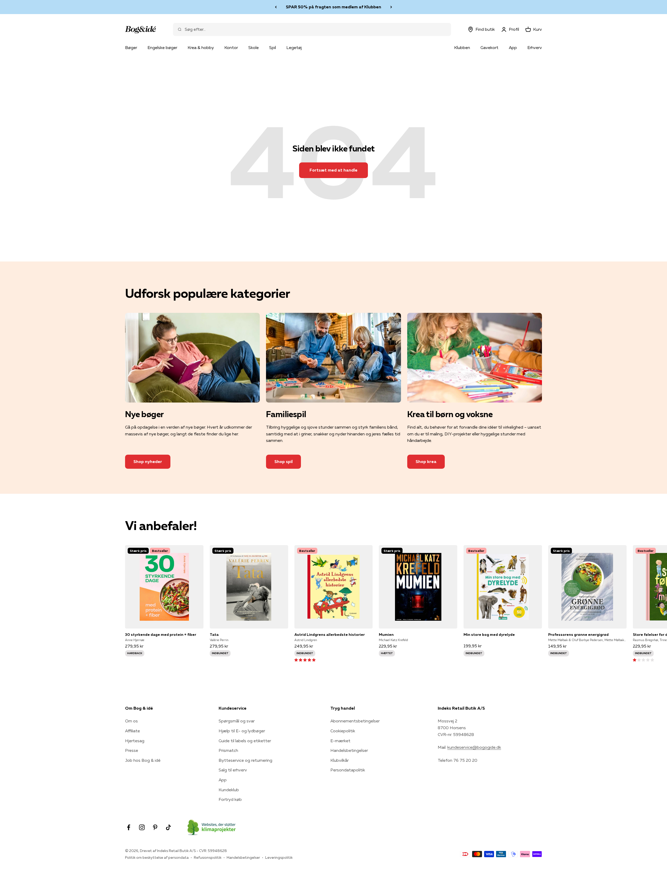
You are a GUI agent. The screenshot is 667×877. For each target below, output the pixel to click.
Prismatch (228, 750)
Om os (131, 720)
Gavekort (489, 47)
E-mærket (340, 740)
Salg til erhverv (233, 769)
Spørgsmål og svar (237, 720)
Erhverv (534, 47)
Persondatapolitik (347, 769)
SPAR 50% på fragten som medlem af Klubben (333, 6)
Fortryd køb (230, 799)
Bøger (131, 47)
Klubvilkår (339, 760)
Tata (214, 634)
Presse (131, 750)
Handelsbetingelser (349, 750)
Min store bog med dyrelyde (489, 634)
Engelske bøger (162, 47)
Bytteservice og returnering (245, 760)
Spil (272, 47)
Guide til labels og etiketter (245, 740)
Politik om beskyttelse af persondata (157, 857)
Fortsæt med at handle (333, 170)
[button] (305, 659)
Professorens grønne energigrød (578, 634)
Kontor (231, 47)
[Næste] (391, 7)
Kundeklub (229, 789)
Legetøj (294, 47)
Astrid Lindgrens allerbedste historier (329, 634)
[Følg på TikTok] (168, 827)
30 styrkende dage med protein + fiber (160, 634)
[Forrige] (276, 7)
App (513, 47)
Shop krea (426, 461)
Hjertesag (134, 740)
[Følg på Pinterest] (155, 827)
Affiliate (132, 730)
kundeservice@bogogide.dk (474, 747)
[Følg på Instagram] (141, 827)
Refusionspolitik (207, 857)
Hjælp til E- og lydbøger (242, 730)
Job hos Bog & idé (142, 760)
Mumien (386, 634)
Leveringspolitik (279, 857)
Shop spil (283, 461)
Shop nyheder (147, 461)
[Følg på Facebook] (128, 827)
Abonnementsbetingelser (355, 720)
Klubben (462, 47)
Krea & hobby (201, 47)
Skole (253, 47)
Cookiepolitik (342, 730)
